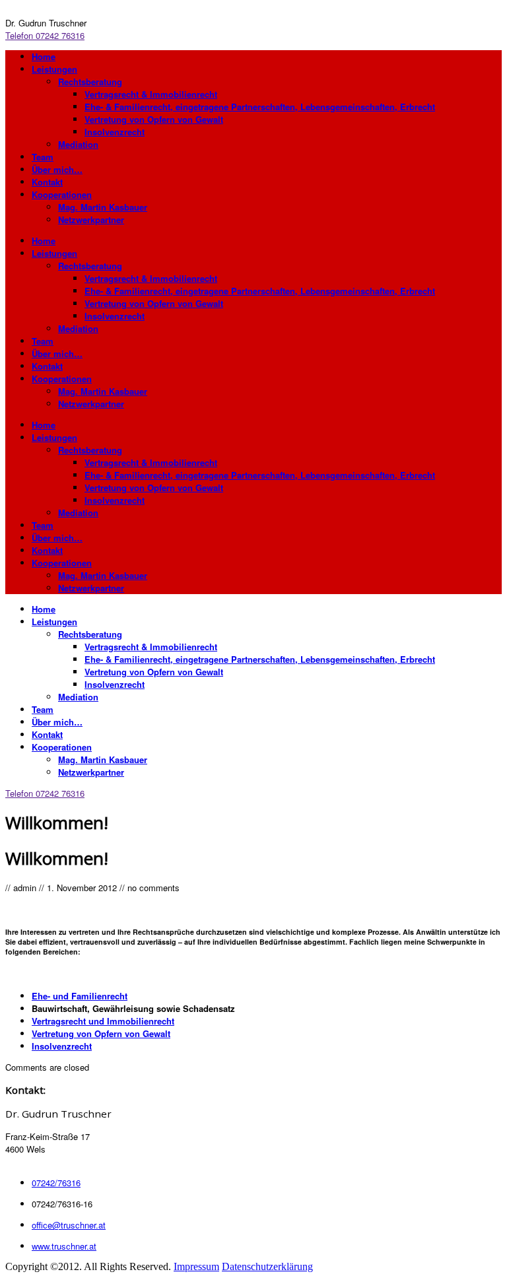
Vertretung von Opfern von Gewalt (101, 1033)
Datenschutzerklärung (267, 1266)
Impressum (196, 1266)
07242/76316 (56, 1182)
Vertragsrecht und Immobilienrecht (103, 1021)
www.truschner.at (64, 1246)
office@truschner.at (69, 1225)
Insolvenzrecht (62, 1046)
